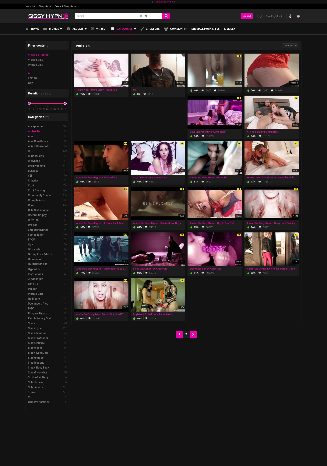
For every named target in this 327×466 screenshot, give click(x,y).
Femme (32, 77)
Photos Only (35, 64)
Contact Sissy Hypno (66, 6)
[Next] (193, 334)
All (29, 73)
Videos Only (35, 59)
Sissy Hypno (45, 6)
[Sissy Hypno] (49, 16)
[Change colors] (290, 16)
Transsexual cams (163, 1)
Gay (30, 82)
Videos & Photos (38, 54)
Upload (247, 16)
